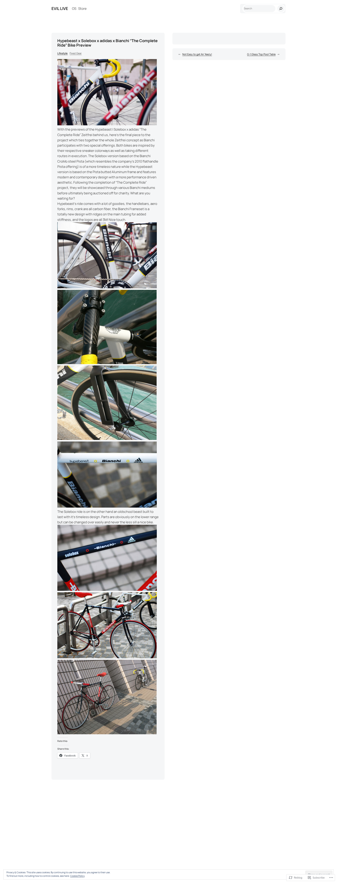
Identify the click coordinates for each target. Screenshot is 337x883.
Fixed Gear (76, 53)
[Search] (280, 8)
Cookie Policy (77, 876)
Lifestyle (62, 53)
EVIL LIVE (59, 8)
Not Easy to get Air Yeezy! (197, 54)
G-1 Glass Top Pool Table (261, 54)
